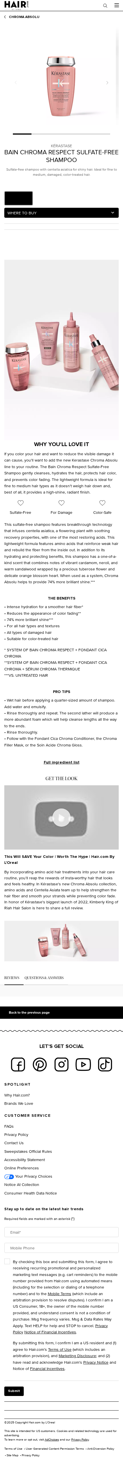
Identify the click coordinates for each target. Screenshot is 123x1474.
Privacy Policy (16, 1134)
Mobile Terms (59, 1293)
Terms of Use (60, 1349)
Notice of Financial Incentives (50, 1332)
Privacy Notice (95, 1362)
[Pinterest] (40, 1064)
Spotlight (17, 1084)
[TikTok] (105, 1064)
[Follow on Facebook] (18, 1064)
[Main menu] (116, 5)
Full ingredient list (62, 762)
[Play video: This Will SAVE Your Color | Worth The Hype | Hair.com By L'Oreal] (61, 817)
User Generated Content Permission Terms (55, 1448)
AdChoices (52, 1439)
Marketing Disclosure (77, 1355)
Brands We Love (18, 1103)
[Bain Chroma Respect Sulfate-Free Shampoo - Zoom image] (61, 76)
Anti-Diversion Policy (100, 1448)
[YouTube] (83, 1064)
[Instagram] (61, 1064)
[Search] (105, 5)
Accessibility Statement (24, 1159)
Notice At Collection (21, 1184)
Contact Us (14, 1142)
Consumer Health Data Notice (30, 1193)
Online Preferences (21, 1168)
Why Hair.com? (17, 1095)
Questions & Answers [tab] (44, 978)
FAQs (9, 1126)
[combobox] (61, 213)
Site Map (12, 1455)
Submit (14, 1391)
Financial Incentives (47, 1368)
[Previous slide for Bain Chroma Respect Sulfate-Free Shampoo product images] (16, 82)
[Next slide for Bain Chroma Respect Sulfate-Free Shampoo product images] (107, 82)
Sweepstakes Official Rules (28, 1151)
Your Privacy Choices (33, 1176)
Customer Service (27, 1116)
